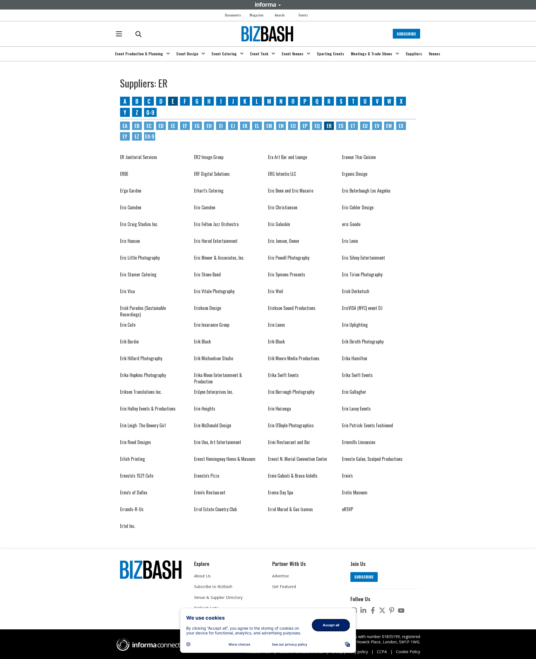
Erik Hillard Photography (141, 358)
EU (365, 125)
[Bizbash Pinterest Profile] (391, 610)
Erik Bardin (129, 341)
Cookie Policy (408, 651)
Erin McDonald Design (212, 425)
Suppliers (414, 53)
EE (173, 125)
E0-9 (149, 136)
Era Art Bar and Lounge (287, 157)
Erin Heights (204, 408)
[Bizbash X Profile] (382, 610)
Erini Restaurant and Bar (289, 442)
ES (341, 125)
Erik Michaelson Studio (213, 358)
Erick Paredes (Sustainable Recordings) (143, 311)
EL (257, 125)
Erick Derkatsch (355, 291)
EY (125, 136)
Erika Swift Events (283, 375)
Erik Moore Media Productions (293, 358)
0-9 (150, 112)
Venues (434, 53)
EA (125, 125)
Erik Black (202, 341)
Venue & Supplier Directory (218, 597)
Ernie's (347, 475)
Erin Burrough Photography (291, 391)
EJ (233, 125)
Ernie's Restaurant (209, 492)
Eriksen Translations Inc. (141, 391)
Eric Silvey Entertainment (363, 257)
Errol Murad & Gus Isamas (290, 509)
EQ (317, 125)
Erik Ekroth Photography (363, 341)
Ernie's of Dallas (133, 492)
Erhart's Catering (208, 190)
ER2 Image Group (208, 157)
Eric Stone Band (207, 274)
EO (293, 125)
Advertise (280, 576)
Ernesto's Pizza (206, 475)
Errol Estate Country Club (215, 509)
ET (353, 125)
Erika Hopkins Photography (143, 375)
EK (245, 125)
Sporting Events (330, 53)
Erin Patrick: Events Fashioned (367, 425)
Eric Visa (127, 291)
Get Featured (284, 586)
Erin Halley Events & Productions (148, 408)
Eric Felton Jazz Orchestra (216, 224)
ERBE (124, 173)
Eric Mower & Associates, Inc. (219, 257)
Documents (233, 15)
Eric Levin (350, 241)
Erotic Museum (354, 492)
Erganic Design (354, 173)
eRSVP (347, 509)
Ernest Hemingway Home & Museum (224, 459)
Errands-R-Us (131, 509)
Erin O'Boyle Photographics (291, 425)
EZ (137, 136)
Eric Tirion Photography (362, 274)
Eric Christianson (282, 207)
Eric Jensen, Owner (284, 241)
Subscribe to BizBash (213, 586)
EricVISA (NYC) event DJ (362, 308)
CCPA (382, 651)
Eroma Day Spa (280, 492)
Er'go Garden (130, 190)
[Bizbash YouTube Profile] (401, 610)
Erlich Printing (132, 459)
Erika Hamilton (354, 358)
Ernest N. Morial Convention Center (297, 459)
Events (303, 15)
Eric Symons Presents (286, 274)
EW (389, 125)
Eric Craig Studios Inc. (139, 224)
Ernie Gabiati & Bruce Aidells (292, 475)
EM (269, 125)
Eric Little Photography (140, 257)
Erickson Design (207, 308)
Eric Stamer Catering (138, 274)
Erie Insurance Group (211, 324)
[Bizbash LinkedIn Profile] (363, 610)
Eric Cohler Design (358, 207)
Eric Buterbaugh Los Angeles (366, 190)
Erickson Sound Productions (291, 308)
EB (137, 125)
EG (197, 125)
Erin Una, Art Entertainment (217, 442)
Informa (268, 4)
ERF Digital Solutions (212, 173)
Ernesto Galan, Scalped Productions (372, 459)
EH (209, 125)
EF (185, 125)
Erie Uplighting (355, 324)
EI (221, 125)
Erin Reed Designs (135, 442)
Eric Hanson (130, 241)
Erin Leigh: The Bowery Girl (143, 425)
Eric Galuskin (279, 224)
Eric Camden (130, 207)
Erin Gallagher (354, 391)
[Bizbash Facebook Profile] (372, 610)
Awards (280, 15)
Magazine (256, 15)
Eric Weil (275, 291)
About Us (202, 576)
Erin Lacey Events (356, 408)
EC (149, 125)
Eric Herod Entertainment (216, 241)
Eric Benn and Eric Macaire (290, 190)
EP (305, 125)
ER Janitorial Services (138, 157)
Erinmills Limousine (358, 442)
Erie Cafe (127, 324)
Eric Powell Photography (288, 257)
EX (401, 125)
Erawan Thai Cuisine (359, 157)
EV (377, 125)
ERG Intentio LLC (282, 173)
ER (329, 125)
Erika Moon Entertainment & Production (218, 378)
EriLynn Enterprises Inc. (213, 391)
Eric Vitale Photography (214, 291)
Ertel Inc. (127, 526)
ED (161, 125)
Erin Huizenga (279, 408)
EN (281, 125)
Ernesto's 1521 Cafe (136, 475)
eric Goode (351, 224)
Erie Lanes (276, 324)
